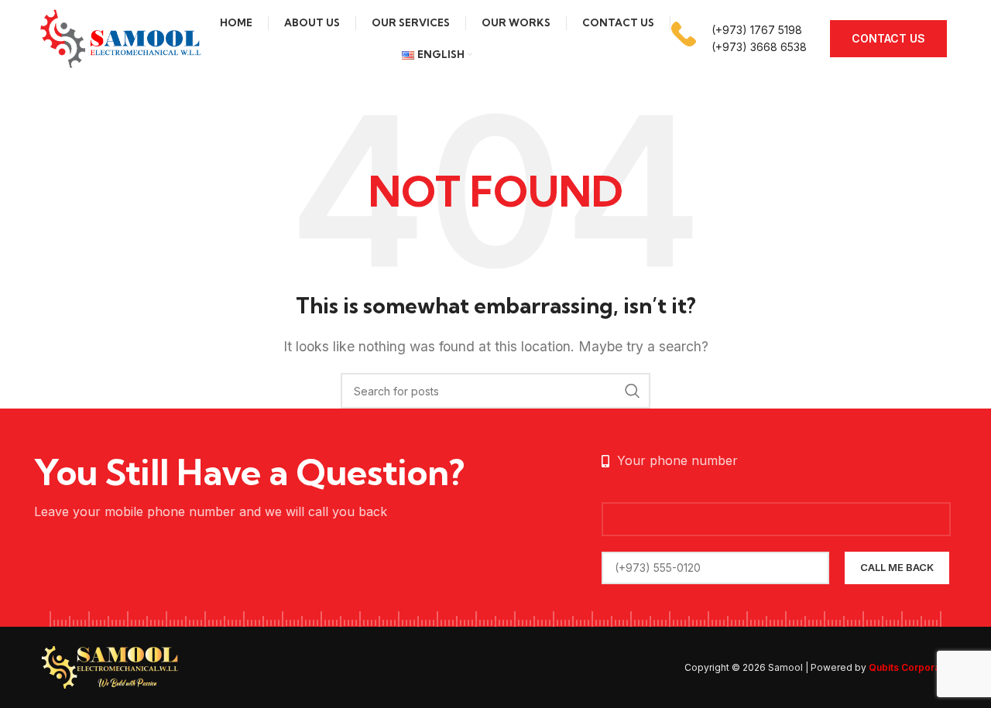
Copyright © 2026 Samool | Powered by (820, 667)
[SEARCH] (632, 391)
